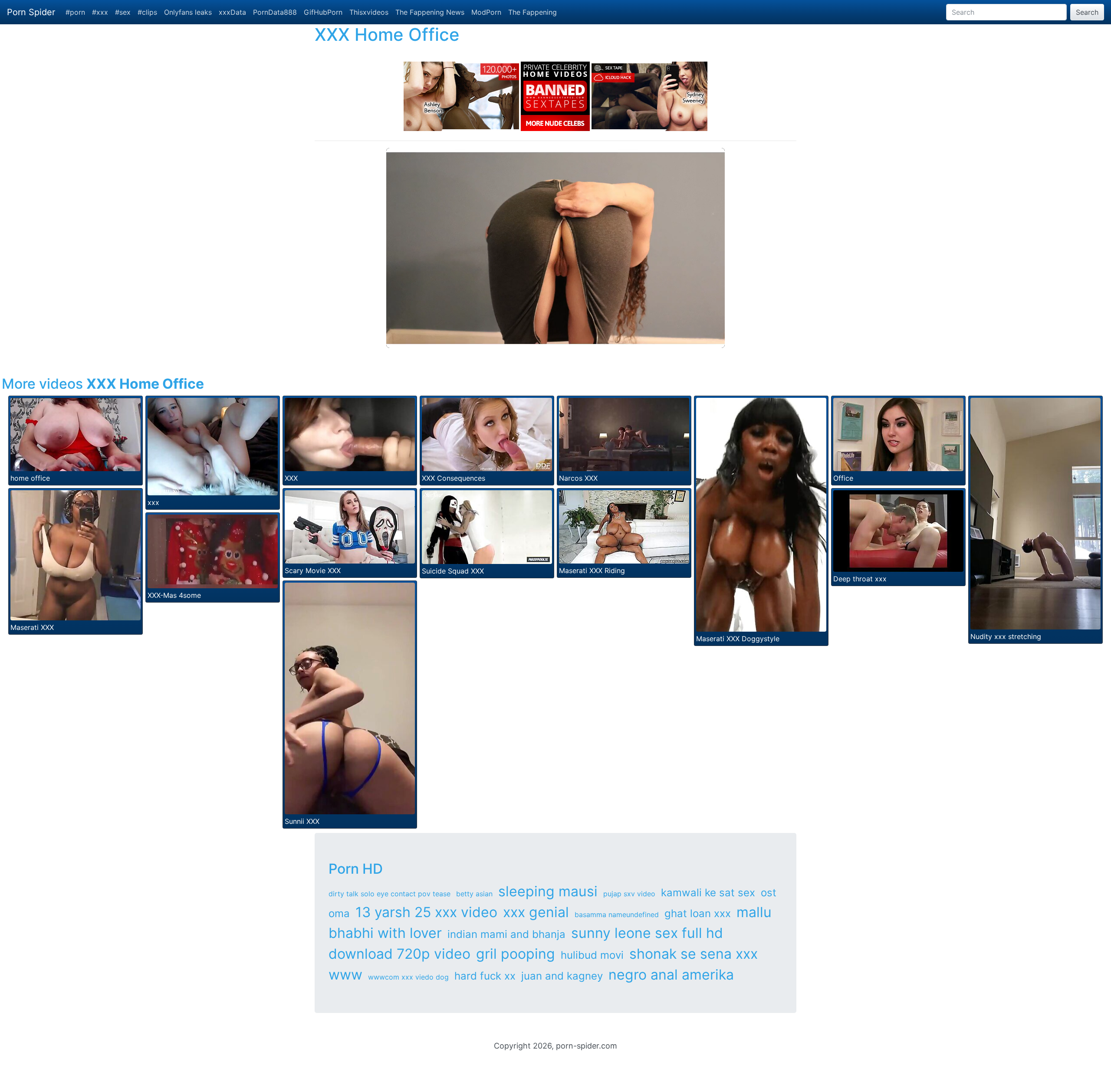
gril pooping (515, 953)
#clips (147, 12)
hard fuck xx (485, 976)
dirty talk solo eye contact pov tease (389, 893)
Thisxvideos (368, 12)
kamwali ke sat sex (708, 892)
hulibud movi (592, 955)
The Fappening (532, 12)
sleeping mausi (548, 891)
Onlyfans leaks (188, 12)
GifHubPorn (323, 12)
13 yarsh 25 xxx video (426, 912)
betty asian (474, 893)
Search (1087, 12)
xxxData (232, 12)
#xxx (100, 12)
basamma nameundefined (617, 914)
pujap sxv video (629, 893)
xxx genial (536, 912)
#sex (123, 12)
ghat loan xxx (697, 913)
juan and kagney (562, 976)
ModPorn (486, 12)
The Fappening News (429, 12)
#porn (75, 12)
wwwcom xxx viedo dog (408, 977)
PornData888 (275, 12)
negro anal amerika (671, 974)
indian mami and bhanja (506, 934)
